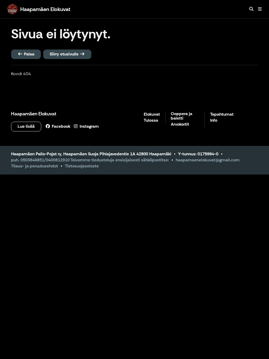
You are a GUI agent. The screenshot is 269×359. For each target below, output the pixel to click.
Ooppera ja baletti (181, 116)
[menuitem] (251, 9)
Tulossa (151, 120)
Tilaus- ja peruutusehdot (34, 166)
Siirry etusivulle (65, 54)
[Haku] (251, 9)
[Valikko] (259, 9)
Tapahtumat (222, 114)
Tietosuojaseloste (82, 166)
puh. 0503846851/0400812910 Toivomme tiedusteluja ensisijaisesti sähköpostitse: (90, 160)
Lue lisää (26, 126)
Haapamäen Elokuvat (33, 114)
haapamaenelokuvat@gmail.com (208, 160)
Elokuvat (152, 114)
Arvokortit (180, 124)
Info (213, 120)
